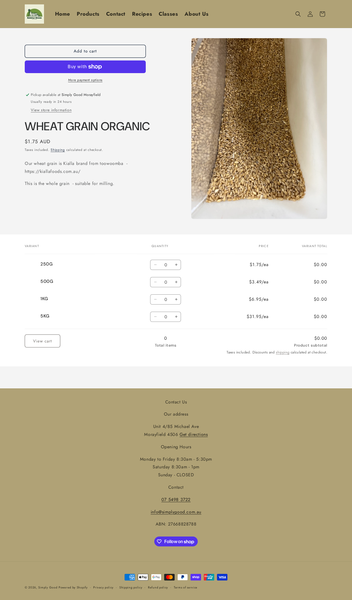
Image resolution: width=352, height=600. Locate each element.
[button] (298, 14)
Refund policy (158, 587)
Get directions (194, 434)
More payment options (85, 80)
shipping (282, 352)
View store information (51, 110)
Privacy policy (103, 587)
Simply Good (47, 587)
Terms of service (185, 587)
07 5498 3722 (176, 499)
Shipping (58, 150)
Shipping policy (130, 587)
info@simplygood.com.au (176, 511)
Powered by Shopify (73, 587)
